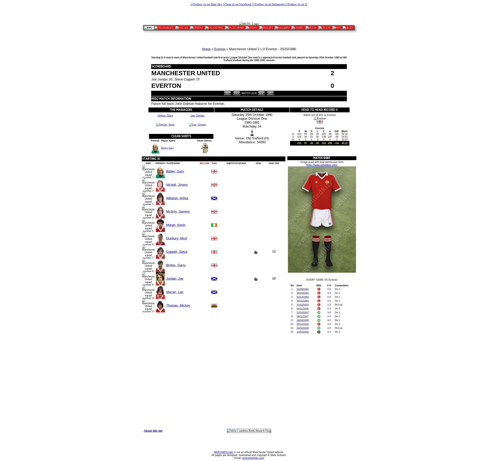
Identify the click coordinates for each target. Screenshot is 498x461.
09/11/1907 (303, 316)
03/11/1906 (303, 308)
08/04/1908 (303, 320)
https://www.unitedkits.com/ (322, 164)
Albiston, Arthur (177, 198)
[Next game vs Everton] (261, 93)
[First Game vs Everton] (227, 93)
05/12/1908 (303, 324)
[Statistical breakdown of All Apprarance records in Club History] (164, 28)
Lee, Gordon (197, 115)
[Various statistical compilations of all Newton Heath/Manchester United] (337, 28)
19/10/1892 (303, 293)
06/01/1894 (303, 300)
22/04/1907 (303, 312)
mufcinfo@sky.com (253, 458)
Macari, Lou (174, 292)
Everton (219, 49)
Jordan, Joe (174, 278)
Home (206, 49)
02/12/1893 (303, 297)
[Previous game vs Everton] (236, 93)
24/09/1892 (303, 289)
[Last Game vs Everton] (270, 93)
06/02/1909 (303, 328)
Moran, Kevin (175, 225)
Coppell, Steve (176, 252)
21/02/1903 (303, 304)
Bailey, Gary (167, 148)
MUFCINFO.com (223, 452)
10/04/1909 (303, 332)
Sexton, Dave (165, 115)
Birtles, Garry (176, 265)
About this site (153, 430)
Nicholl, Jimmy (177, 185)
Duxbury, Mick (176, 238)
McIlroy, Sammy (178, 211)
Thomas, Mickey (178, 305)
